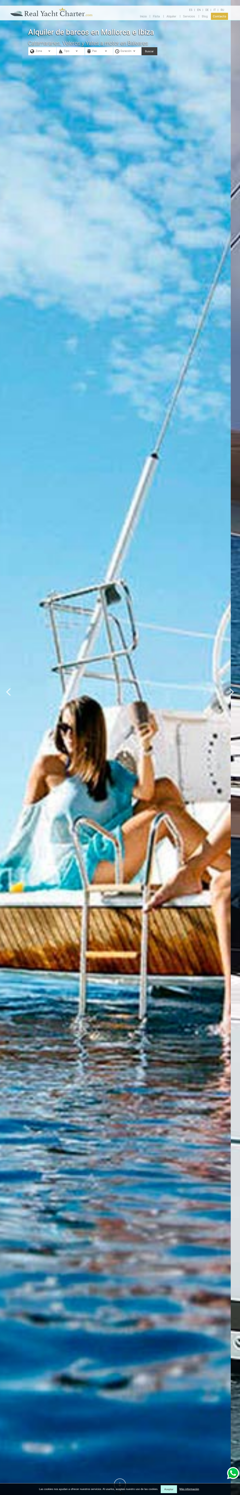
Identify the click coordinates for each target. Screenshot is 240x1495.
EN (199, 9)
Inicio (143, 16)
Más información (189, 1489)
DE (207, 9)
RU (222, 9)
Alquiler (171, 16)
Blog (205, 16)
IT (215, 9)
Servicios (189, 16)
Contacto (219, 16)
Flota (156, 16)
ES (190, 9)
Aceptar (168, 1489)
